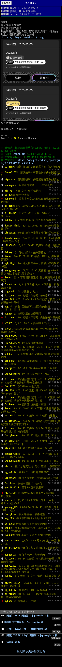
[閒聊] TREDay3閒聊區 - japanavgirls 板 (27, 615)
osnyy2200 (10, 565)
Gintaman (10, 477)
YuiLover (10, 295)
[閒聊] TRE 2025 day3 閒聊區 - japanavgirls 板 (31, 635)
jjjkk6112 (10, 472)
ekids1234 (10, 212)
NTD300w (9, 361)
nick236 (9, 390)
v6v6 (7, 329)
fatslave (10, 483)
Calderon (10, 404)
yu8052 (8, 219)
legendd (9, 291)
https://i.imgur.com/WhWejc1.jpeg (23, 37)
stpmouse (10, 179)
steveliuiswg (12, 583)
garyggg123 (11, 507)
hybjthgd (10, 263)
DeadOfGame (11, 336)
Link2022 (10, 232)
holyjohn (10, 593)
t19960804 (10, 245)
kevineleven (12, 540)
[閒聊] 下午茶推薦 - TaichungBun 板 (23, 622)
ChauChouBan (12, 460)
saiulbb (9, 166)
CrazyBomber (12, 343)
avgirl (8, 306)
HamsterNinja (12, 225)
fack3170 (10, 386)
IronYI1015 (16, 8)
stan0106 (10, 448)
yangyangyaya (12, 270)
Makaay (8, 252)
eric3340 (10, 415)
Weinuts (9, 194)
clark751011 (12, 493)
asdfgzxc (10, 368)
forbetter (10, 284)
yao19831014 (12, 487)
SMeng (8, 256)
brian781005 (12, 547)
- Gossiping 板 (12, 642)
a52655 (8, 323)
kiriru (8, 190)
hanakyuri (10, 185)
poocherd (10, 500)
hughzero (10, 313)
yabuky (8, 528)
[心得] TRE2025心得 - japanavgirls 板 (26, 629)
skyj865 (9, 299)
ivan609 (9, 535)
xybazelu (10, 554)
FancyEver (10, 514)
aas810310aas (12, 421)
